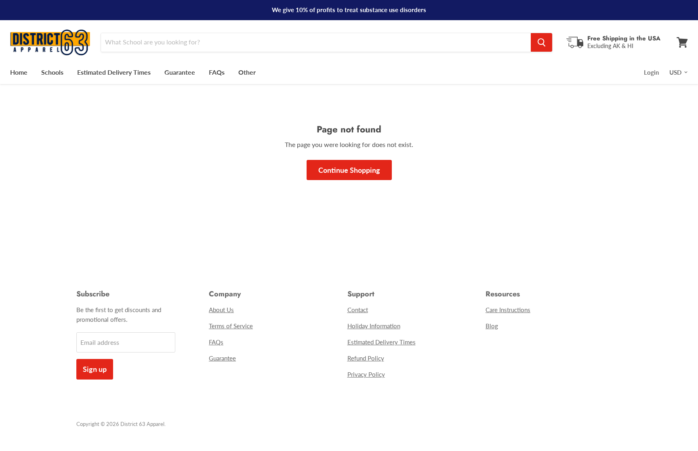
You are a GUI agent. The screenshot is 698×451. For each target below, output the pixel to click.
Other (247, 72)
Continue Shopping (349, 170)
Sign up (95, 369)
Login (651, 72)
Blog (492, 325)
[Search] (541, 42)
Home (18, 72)
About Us (221, 309)
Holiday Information (373, 325)
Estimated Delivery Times (114, 72)
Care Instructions (508, 309)
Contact (357, 309)
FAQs (217, 72)
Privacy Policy (366, 374)
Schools (52, 72)
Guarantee (179, 72)
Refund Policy (365, 358)
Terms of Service (231, 325)
